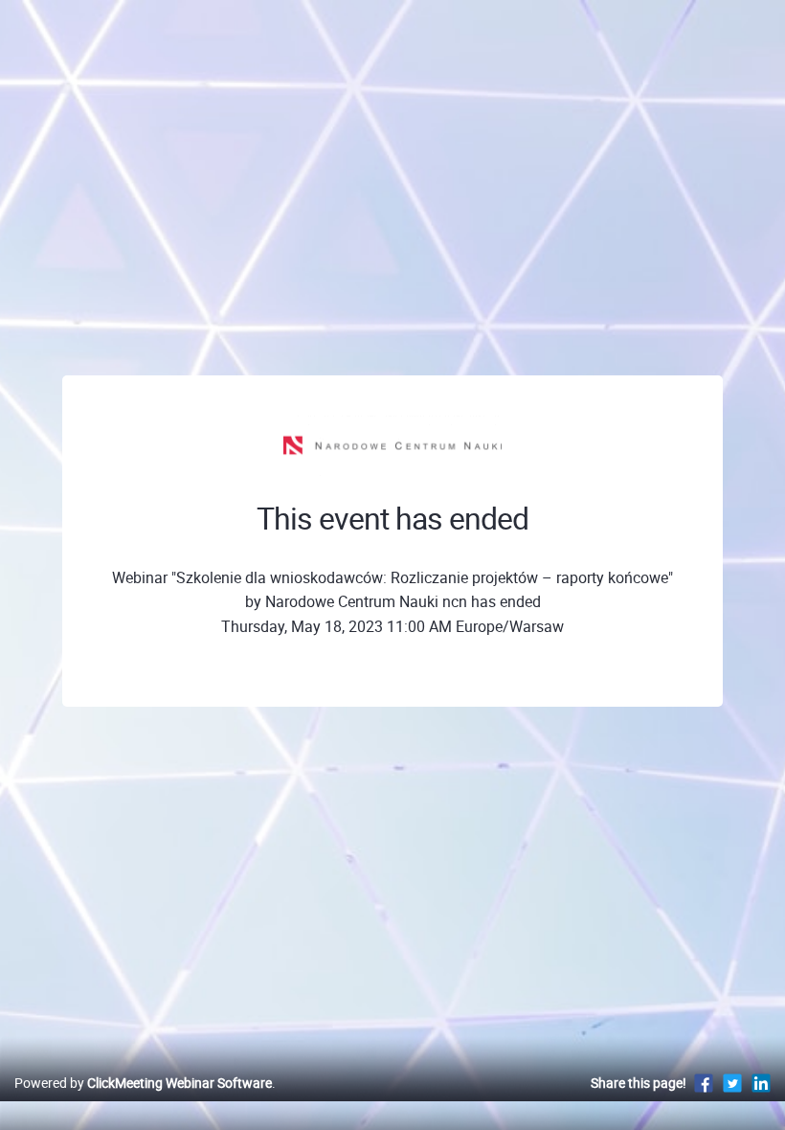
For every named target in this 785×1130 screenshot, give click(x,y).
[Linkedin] (761, 1083)
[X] (732, 1083)
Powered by (143, 1083)
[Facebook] (703, 1083)
